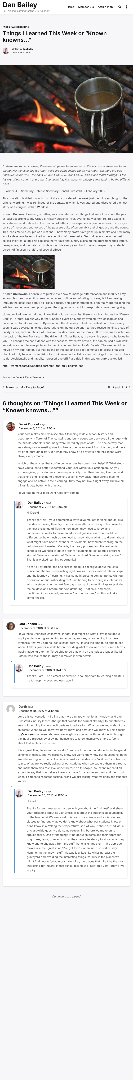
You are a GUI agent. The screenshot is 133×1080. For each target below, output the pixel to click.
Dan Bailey (20, 5)
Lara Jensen (28, 624)
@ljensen (27, 734)
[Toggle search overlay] (119, 7)
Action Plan (105, 6)
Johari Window (38, 207)
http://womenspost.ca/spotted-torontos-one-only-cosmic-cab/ (44, 365)
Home (70, 6)
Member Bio (86, 6)
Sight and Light (117, 387)
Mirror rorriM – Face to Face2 (25, 387)
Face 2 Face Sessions (16, 27)
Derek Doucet (29, 424)
